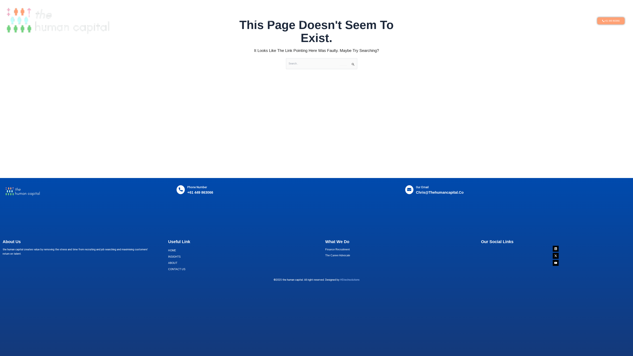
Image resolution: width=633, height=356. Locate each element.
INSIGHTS (337, 20)
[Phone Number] (181, 189)
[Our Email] (409, 189)
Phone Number (197, 187)
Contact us (355, 20)
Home (256, 20)
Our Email (422, 187)
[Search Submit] (353, 64)
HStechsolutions (350, 279)
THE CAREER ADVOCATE (313, 20)
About (269, 20)
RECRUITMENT (286, 20)
